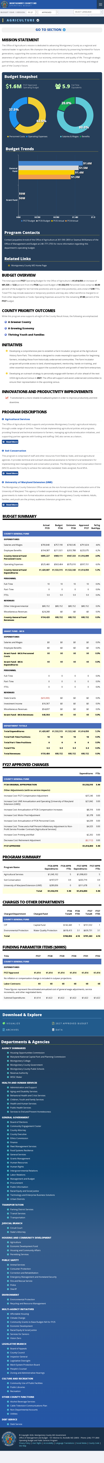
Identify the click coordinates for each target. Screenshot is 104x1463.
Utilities (14, 1413)
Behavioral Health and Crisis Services (27, 1095)
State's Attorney (18, 1232)
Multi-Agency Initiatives (18, 1309)
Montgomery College (20, 1060)
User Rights (37, 1443)
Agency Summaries (14, 1048)
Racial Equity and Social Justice (24, 1191)
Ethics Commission (19, 1138)
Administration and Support (23, 1087)
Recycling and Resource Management (28, 1303)
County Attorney (18, 1130)
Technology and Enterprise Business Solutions (32, 1195)
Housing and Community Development (26, 1237)
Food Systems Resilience (21, 1150)
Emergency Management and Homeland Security (33, 1277)
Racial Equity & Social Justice (23, 1330)
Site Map (22, 1446)
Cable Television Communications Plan (28, 1405)
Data (59, 1029)
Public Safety (10, 1260)
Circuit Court (16, 1228)
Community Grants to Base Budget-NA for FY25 (32, 1322)
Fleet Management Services (23, 1146)
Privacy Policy (24, 1443)
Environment (10, 1294)
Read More (12, 441)
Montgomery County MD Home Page (29, 265)
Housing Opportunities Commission (27, 1052)
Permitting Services (19, 1254)
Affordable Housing (19, 1313)
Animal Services (17, 1264)
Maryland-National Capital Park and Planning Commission (38, 1056)
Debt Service (9, 1419)
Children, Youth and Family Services (27, 1099)
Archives (12, 1029)
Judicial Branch (12, 1223)
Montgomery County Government (26, 1064)
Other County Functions (18, 1396)
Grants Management (20, 1158)
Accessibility (48, 1443)
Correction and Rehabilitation (24, 1272)
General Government (15, 1117)
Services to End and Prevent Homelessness (30, 1111)
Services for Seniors (19, 1334)
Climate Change (17, 1318)
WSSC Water (16, 1077)
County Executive (18, 1134)
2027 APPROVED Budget (72, 1023)
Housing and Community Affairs (25, 1250)
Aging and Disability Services (23, 1091)
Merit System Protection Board (25, 1364)
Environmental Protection (22, 1299)
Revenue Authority (19, 1073)
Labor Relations (17, 1174)
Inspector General (18, 1356)
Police (13, 1285)
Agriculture (15, 1242)
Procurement (16, 1182)
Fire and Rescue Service (21, 1281)
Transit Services (17, 1213)
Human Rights (17, 1166)
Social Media (81, 1443)
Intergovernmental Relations (24, 1170)
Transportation (13, 1204)
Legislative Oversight (20, 1360)
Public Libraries (17, 1387)
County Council (17, 1352)
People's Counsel (18, 1368)
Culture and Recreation (17, 1378)
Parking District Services (21, 1209)
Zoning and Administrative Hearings (27, 1372)
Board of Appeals (18, 1348)
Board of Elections (19, 1122)
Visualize (13, 1023)
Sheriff (13, 1289)
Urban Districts (17, 1199)
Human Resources (19, 1162)
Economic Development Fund (24, 1246)
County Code (94, 1443)
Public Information (19, 1187)
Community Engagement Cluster (25, 1126)
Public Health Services (20, 1107)
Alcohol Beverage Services (22, 1401)
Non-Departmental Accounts (24, 1409)
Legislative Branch (14, 1343)
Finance (14, 1142)
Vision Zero (15, 1338)
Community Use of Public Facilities (26, 1383)
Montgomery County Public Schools (27, 1069)
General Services (18, 1154)
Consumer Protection (20, 1268)
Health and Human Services (19, 1082)
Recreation (15, 1391)
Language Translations (64, 1443)
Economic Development (21, 1326)
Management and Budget (22, 1178)
